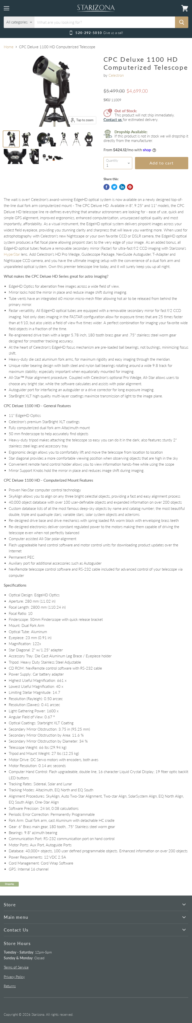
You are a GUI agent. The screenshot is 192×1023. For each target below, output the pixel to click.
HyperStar (12, 254)
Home (9, 47)
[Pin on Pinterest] (130, 187)
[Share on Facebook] (107, 187)
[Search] (181, 22)
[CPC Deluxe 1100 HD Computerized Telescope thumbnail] (11, 139)
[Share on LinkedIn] (122, 187)
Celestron (116, 75)
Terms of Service (16, 967)
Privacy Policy (14, 977)
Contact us (113, 119)
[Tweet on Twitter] (114, 187)
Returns (10, 986)
